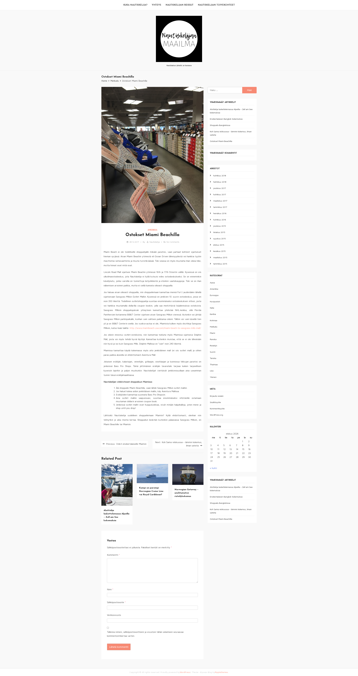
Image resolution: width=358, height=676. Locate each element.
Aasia (212, 282)
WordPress (185, 672)
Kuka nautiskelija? (135, 5)
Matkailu (213, 326)
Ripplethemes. (222, 672)
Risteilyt (213, 345)
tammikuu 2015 (220, 264)
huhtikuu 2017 (219, 194)
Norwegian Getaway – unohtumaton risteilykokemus (186, 492)
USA (212, 371)
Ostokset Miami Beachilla (221, 141)
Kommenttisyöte (217, 408)
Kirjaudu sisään (216, 396)
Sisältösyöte (215, 402)
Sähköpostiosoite (116, 602)
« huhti (213, 468)
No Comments (173, 242)
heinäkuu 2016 (219, 213)
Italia (212, 308)
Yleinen (213, 377)
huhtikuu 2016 (219, 219)
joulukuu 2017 (219, 188)
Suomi (212, 352)
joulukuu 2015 (219, 226)
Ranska (213, 339)
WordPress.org (216, 415)
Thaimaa (214, 364)
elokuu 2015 (218, 245)
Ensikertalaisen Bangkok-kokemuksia (226, 119)
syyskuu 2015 (219, 238)
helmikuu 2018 (219, 182)
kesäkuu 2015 (219, 251)
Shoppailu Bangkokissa (220, 125)
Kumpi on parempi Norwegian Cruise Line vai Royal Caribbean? (151, 491)
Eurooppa (214, 295)
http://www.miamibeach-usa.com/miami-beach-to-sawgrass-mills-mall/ (165, 328)
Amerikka (152, 230)
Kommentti (113, 555)
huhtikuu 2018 (219, 175)
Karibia (213, 314)
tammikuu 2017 (220, 207)
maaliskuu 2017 (220, 201)
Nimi (110, 589)
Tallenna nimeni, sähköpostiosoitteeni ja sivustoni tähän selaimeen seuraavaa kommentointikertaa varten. (145, 634)
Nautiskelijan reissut (179, 5)
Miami (212, 333)
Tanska (213, 358)
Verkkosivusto (114, 615)
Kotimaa (213, 320)
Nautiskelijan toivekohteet (216, 5)
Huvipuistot (215, 301)
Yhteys (156, 5)
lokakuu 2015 (219, 232)
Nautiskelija (154, 242)
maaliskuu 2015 (220, 257)
